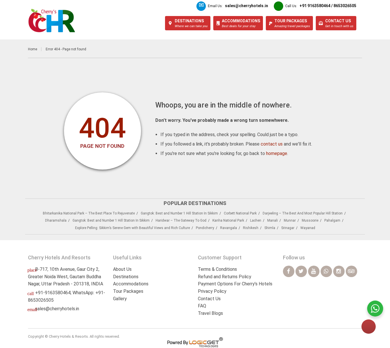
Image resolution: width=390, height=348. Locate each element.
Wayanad (307, 228)
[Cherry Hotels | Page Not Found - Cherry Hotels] (52, 20)
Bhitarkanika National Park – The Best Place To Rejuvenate (89, 213)
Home (32, 49)
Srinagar (287, 228)
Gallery (120, 298)
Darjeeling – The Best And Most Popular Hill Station (303, 213)
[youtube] (313, 271)
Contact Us (209, 298)
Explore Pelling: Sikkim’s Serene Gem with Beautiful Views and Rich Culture (132, 228)
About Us (122, 269)
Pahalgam (332, 220)
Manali (272, 220)
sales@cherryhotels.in (57, 308)
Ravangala (228, 228)
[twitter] (301, 271)
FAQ (202, 306)
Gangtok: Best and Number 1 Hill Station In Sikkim (179, 213)
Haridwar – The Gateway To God (181, 220)
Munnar (290, 220)
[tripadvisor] (351, 271)
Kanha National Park (228, 220)
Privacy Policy (212, 291)
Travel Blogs (210, 313)
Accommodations (130, 284)
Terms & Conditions (217, 269)
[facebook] (288, 271)
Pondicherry (205, 228)
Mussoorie (310, 220)
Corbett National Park (240, 213)
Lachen (255, 220)
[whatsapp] (326, 271)
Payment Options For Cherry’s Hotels (235, 284)
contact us (272, 144)
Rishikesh (250, 228)
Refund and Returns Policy (224, 276)
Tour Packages (128, 291)
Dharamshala (56, 220)
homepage (276, 153)
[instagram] (339, 271)
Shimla (269, 228)
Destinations (125, 276)
